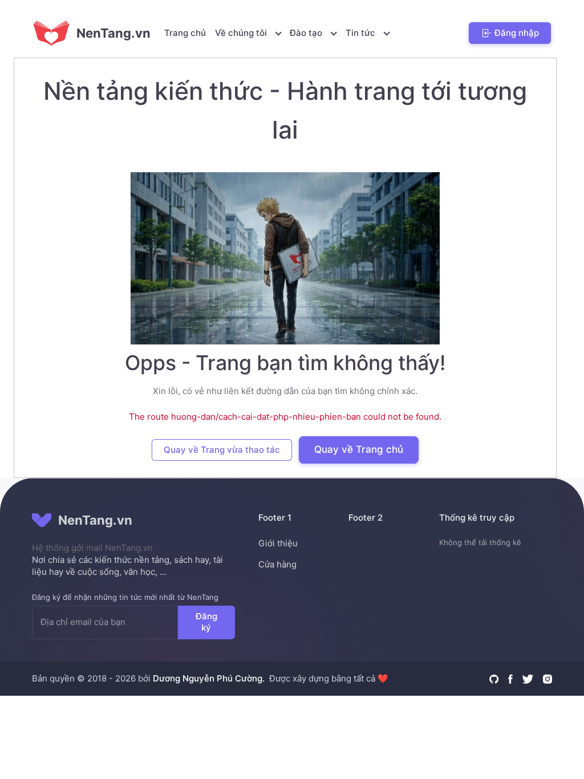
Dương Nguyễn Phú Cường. (209, 678)
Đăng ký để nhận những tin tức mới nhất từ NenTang (125, 597)
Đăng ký (206, 622)
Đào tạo (307, 32)
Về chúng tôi (242, 32)
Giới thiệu (278, 543)
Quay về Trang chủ (358, 449)
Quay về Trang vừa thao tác (222, 449)
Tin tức (362, 32)
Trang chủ (185, 32)
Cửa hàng (277, 564)
